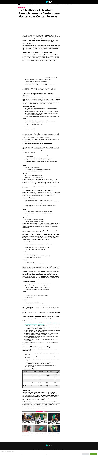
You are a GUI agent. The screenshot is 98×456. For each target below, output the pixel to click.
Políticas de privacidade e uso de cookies (57, 449)
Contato (34, 449)
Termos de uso (45, 449)
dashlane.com (34, 324)
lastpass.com (56, 322)
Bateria (36, 4)
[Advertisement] (41, 27)
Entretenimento (58, 4)
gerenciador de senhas (40, 408)
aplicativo (33, 408)
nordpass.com (41, 324)
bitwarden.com (28, 324)
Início (27, 4)
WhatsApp (51, 4)
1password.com (51, 322)
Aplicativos (31, 4)
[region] (49, 453)
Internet (40, 4)
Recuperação (45, 4)
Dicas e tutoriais (65, 4)
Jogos (71, 4)
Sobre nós (39, 449)
